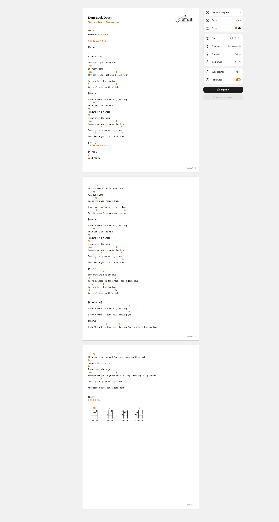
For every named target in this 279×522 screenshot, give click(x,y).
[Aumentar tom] (239, 38)
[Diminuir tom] (231, 38)
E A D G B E (103, 34)
